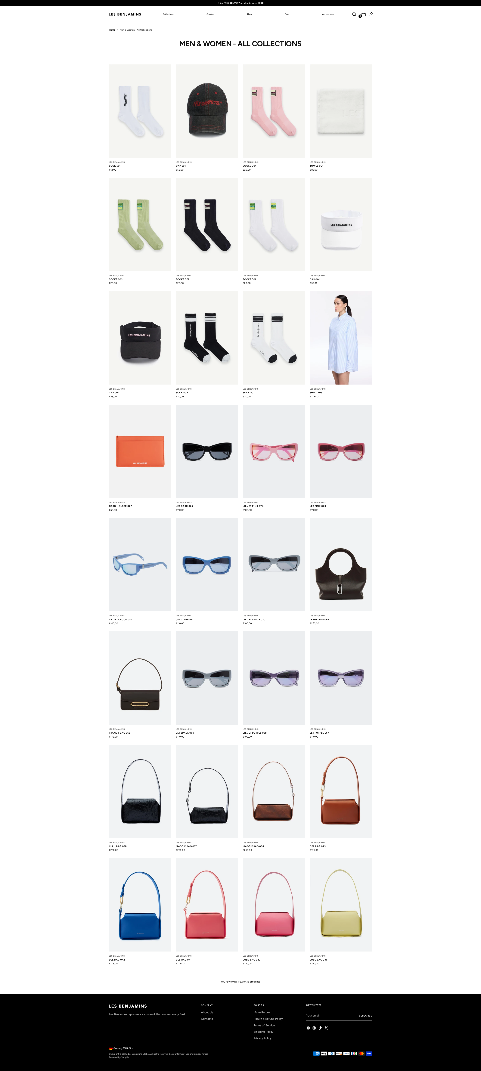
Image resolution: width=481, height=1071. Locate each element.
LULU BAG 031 (318, 959)
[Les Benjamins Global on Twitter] (326, 1028)
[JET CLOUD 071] (207, 564)
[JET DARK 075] (207, 451)
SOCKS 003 (116, 279)
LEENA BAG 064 (319, 619)
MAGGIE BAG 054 (253, 846)
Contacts (207, 1018)
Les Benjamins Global (138, 1054)
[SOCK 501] (140, 111)
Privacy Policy (263, 1038)
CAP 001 (315, 279)
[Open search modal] (354, 14)
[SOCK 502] (207, 338)
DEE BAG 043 (318, 846)
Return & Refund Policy (268, 1018)
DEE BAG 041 (183, 959)
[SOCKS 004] (274, 111)
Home (112, 30)
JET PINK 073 (318, 506)
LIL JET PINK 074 (253, 506)
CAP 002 (114, 392)
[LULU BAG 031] (341, 905)
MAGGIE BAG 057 (186, 846)
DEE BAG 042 (117, 959)
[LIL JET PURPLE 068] (274, 678)
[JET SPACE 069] (207, 678)
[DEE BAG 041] (207, 905)
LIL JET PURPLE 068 (255, 732)
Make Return (262, 1012)
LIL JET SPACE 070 (254, 619)
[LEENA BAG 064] (341, 564)
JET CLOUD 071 (185, 619)
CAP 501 (181, 165)
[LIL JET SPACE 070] (274, 564)
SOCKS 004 (250, 165)
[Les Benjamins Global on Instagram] (314, 1028)
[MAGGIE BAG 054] (274, 791)
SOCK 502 (182, 392)
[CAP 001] (341, 224)
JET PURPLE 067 (319, 732)
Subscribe (365, 1015)
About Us (207, 1012)
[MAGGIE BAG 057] (207, 791)
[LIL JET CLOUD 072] (140, 564)
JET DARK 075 (184, 506)
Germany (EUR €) (122, 1048)
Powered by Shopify (119, 1057)
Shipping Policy (263, 1031)
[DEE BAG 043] (341, 791)
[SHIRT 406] (341, 338)
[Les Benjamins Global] (125, 14)
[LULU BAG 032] (274, 905)
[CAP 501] (207, 111)
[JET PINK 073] (341, 451)
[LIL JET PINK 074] (274, 451)
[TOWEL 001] (341, 111)
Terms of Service (264, 1025)
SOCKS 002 (183, 279)
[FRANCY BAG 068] (140, 678)
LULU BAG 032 (251, 959)
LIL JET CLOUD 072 (120, 619)
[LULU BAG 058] (140, 791)
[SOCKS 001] (274, 224)
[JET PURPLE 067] (341, 678)
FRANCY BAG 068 (120, 732)
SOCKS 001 (249, 279)
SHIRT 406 (316, 392)
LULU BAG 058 (118, 846)
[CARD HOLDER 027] (140, 451)
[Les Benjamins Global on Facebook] (308, 1028)
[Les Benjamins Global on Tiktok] (320, 1028)
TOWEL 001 (317, 165)
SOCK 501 (115, 165)
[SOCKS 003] (140, 224)
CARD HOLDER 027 (120, 506)
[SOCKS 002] (207, 224)
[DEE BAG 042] (140, 905)
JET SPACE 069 (185, 732)
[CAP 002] (140, 338)
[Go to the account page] (370, 14)
